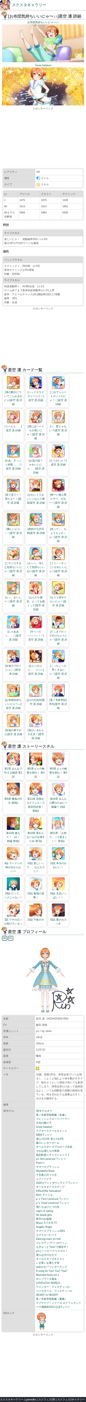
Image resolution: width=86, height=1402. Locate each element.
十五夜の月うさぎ (46, 1174)
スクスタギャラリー (29, 5)
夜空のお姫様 (44, 1218)
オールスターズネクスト (50, 1258)
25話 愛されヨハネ (58, 921)
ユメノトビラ (44, 1178)
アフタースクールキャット (51, 1130)
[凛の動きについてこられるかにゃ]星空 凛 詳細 (13, 398)
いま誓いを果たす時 (47, 1262)
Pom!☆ (40, 1162)
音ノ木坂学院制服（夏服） (51, 1298)
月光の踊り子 (44, 1122)
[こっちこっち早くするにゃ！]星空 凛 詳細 (58, 671)
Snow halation (44, 1126)
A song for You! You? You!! (51, 1270)
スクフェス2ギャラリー (71, 1399)
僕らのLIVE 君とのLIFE (50, 1138)
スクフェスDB (46, 1399)
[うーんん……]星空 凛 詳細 (13, 428)
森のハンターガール (47, 1142)
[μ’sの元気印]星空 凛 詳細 (36, 702)
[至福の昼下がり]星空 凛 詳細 (13, 732)
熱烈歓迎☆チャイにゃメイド (53, 1154)
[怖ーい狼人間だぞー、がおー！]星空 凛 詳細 (58, 500)
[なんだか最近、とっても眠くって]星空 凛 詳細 (36, 603)
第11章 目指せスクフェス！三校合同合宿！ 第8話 (36, 804)
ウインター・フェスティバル (53, 1286)
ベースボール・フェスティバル (54, 1290)
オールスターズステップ (50, 1186)
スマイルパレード (46, 1234)
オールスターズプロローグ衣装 (54, 1146)
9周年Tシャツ (44, 1134)
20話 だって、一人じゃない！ (13, 895)
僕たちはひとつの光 (47, 1206)
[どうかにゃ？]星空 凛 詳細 (58, 462)
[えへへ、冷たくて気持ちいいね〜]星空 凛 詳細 (36, 569)
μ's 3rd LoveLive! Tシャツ (51, 1158)
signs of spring (44, 1210)
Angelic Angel (44, 1226)
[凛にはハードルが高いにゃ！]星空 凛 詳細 (36, 432)
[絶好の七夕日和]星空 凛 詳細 (36, 530)
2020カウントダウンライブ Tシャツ (57, 1182)
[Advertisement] (43, 139)
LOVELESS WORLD (48, 1282)
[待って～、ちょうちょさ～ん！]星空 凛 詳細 (58, 534)
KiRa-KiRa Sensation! (48, 1190)
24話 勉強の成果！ (35, 895)
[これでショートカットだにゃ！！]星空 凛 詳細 (58, 398)
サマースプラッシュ (47, 1166)
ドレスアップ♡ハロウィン (51, 1242)
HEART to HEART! (47, 1294)
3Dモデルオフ (44, 1110)
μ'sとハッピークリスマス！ (52, 1250)
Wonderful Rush (45, 1170)
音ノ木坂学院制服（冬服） (51, 1114)
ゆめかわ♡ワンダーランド (51, 1266)
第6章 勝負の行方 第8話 (13, 800)
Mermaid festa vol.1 (47, 1274)
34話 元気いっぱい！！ (58, 895)
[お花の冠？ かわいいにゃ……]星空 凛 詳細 (36, 466)
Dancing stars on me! (48, 1238)
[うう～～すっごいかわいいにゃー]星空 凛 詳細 (58, 569)
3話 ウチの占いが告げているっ (13, 921)
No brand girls (44, 1214)
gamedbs (31, 1399)
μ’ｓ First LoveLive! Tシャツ (52, 1198)
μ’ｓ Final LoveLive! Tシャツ (52, 1202)
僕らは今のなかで (46, 1254)
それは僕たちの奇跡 (47, 1150)
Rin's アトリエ (44, 1194)
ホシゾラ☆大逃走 (46, 1278)
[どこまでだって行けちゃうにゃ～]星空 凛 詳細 (58, 637)
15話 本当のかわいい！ (58, 865)
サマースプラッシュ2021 (50, 1230)
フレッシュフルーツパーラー (53, 1118)
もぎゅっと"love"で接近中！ (52, 1246)
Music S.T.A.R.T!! (46, 1222)
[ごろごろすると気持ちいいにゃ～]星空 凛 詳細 (13, 569)
